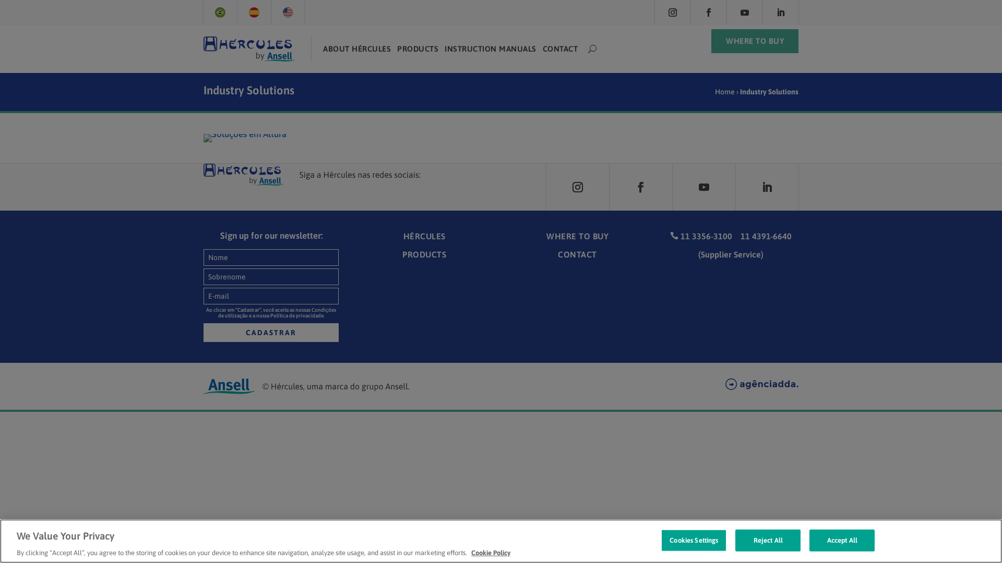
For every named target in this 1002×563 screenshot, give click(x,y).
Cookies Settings (694, 540)
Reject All (768, 540)
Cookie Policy (490, 552)
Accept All (842, 540)
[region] (501, 541)
